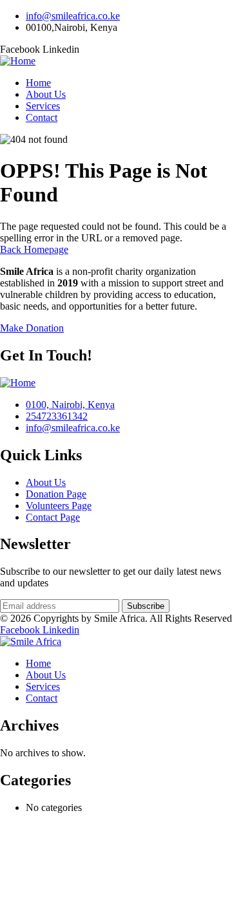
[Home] (17, 60)
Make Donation (32, 327)
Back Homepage (34, 249)
